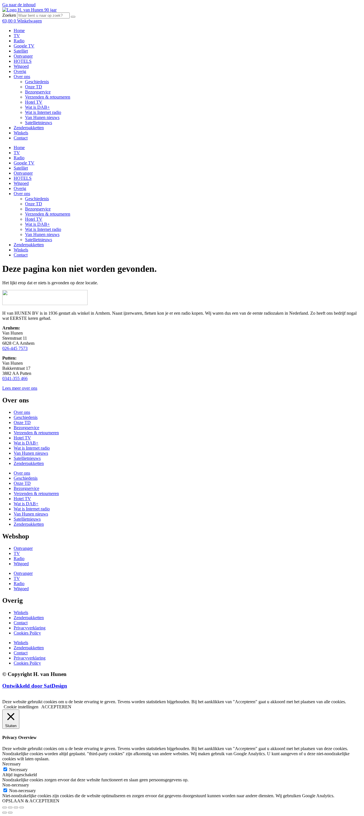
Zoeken (9, 15)
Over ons (22, 76)
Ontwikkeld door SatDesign (34, 686)
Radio (19, 40)
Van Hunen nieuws (42, 117)
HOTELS (23, 61)
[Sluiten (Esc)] (21, 807)
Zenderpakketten (29, 127)
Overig (20, 71)
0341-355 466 (15, 378)
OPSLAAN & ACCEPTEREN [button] (30, 800)
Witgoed (21, 66)
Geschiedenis (37, 81)
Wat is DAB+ (37, 107)
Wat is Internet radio (43, 112)
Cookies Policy (27, 633)
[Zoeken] (73, 17)
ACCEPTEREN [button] (56, 706)
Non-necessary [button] (15, 784)
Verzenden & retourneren (47, 97)
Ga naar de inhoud (19, 4)
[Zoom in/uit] (4, 807)
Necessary (18, 769)
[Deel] (16, 807)
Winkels (21, 132)
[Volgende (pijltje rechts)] (10, 812)
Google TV (24, 45)
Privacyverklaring (30, 627)
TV (17, 35)
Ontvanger (23, 56)
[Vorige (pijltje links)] (4, 812)
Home (19, 30)
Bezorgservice (38, 91)
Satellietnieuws (38, 122)
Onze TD (33, 86)
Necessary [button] (11, 763)
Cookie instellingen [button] (21, 706)
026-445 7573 (15, 348)
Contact (21, 137)
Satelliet (21, 51)
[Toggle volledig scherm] (10, 807)
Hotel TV (33, 102)
